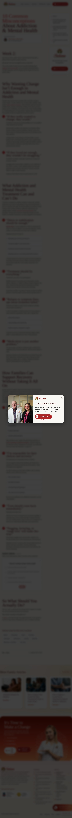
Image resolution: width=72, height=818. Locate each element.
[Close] (61, 397)
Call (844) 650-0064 (44, 416)
